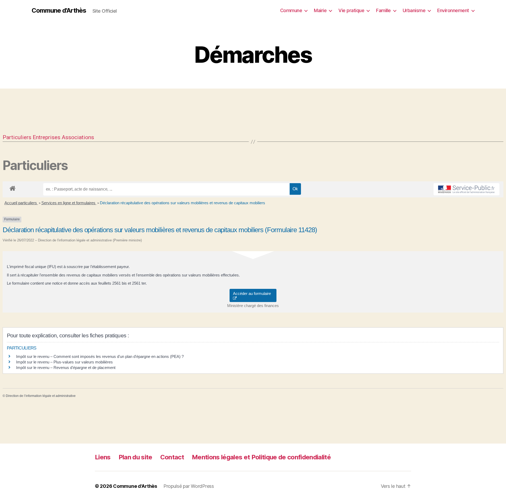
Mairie (320, 10)
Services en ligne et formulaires (68, 203)
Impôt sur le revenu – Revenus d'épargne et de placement (65, 367)
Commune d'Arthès (59, 10)
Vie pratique (351, 10)
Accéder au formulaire (253, 293)
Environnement (453, 10)
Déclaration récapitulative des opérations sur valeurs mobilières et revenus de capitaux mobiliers (182, 203)
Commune (291, 10)
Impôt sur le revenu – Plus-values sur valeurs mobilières (64, 362)
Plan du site (135, 457)
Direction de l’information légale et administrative (41, 396)
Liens (103, 457)
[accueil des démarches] (12, 187)
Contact (172, 457)
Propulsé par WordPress (188, 486)
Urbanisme (414, 10)
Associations (78, 137)
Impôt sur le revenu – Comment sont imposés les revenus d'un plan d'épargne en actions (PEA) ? (100, 356)
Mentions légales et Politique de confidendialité (261, 457)
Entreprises (46, 137)
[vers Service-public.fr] (466, 189)
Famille (383, 10)
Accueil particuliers (21, 203)
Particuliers (17, 137)
